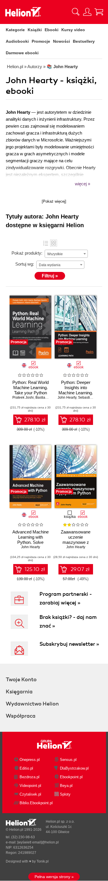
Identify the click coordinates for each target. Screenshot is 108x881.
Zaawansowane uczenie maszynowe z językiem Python (75, 539)
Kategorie (15, 29)
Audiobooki (17, 41)
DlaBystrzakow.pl (74, 768)
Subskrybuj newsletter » (69, 644)
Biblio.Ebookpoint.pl (36, 803)
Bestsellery (84, 41)
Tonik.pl (43, 861)
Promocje (41, 41)
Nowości (61, 41)
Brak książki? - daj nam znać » (68, 621)
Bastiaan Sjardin (48, 397)
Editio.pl (26, 768)
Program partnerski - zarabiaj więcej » (65, 598)
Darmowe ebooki (22, 53)
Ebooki (51, 29)
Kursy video (73, 29)
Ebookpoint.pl (71, 777)
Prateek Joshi (23, 397)
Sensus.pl (68, 759)
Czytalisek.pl (30, 794)
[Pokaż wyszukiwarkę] (75, 12)
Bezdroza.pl (29, 777)
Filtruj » (50, 275)
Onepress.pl (30, 759)
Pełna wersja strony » (54, 876)
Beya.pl (66, 785)
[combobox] (66, 254)
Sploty (65, 794)
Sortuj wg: (24, 264)
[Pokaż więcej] (54, 201)
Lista (45, 243)
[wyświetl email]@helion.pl (38, 842)
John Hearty (67, 397)
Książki (35, 29)
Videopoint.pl (30, 785)
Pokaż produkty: (27, 253)
